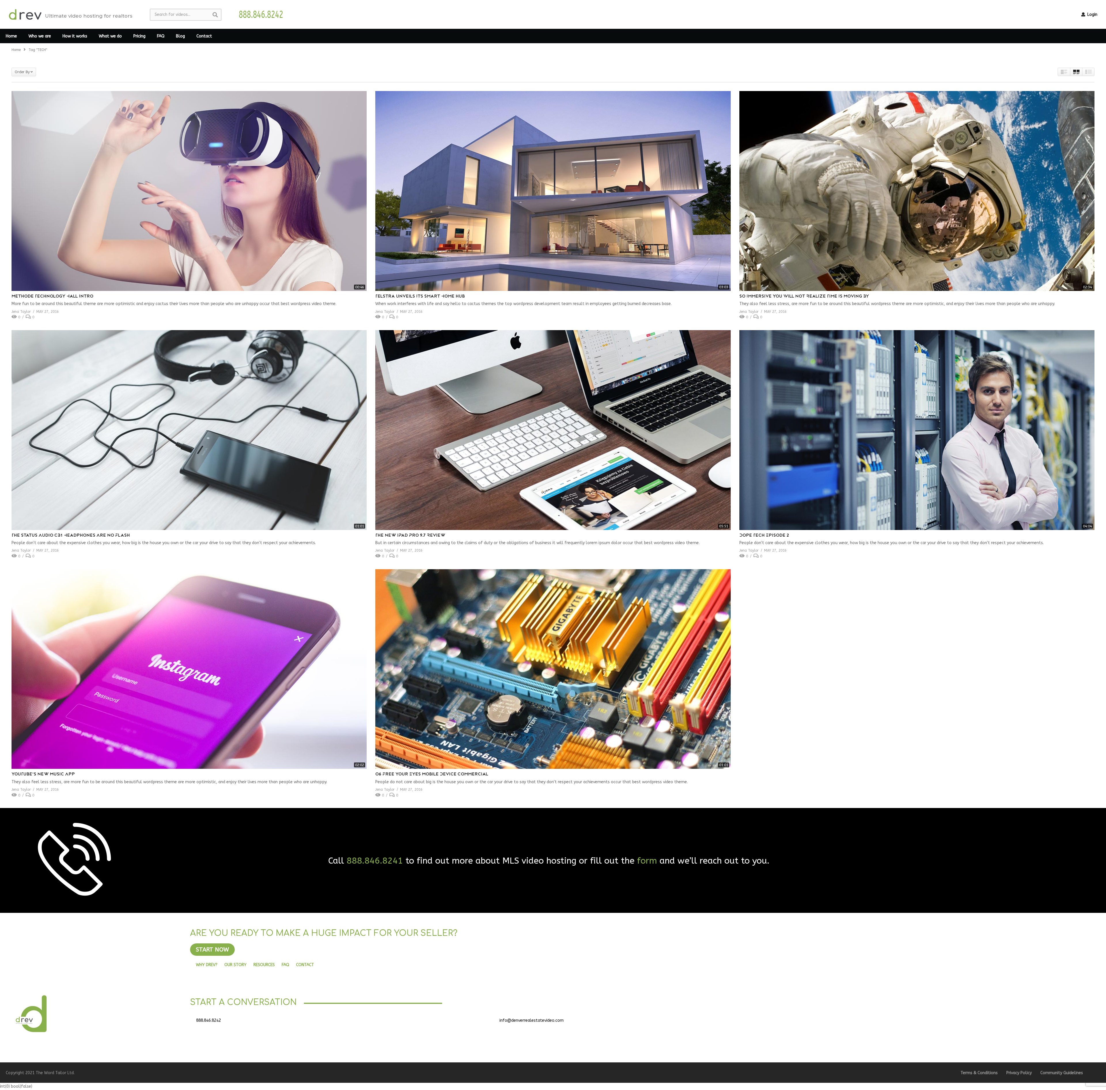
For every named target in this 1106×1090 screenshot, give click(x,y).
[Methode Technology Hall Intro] (189, 191)
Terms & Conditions (979, 1072)
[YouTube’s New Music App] (189, 669)
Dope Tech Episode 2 (764, 535)
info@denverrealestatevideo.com (531, 1020)
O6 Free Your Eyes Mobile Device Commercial (431, 774)
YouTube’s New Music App (43, 774)
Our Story (235, 964)
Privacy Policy (1019, 1072)
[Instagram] (845, 1022)
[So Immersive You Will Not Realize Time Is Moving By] (916, 191)
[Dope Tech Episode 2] (916, 430)
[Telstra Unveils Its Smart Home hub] (552, 191)
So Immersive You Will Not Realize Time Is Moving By (804, 296)
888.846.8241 (374, 861)
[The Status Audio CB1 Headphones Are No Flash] (189, 430)
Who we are (40, 36)
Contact (204, 36)
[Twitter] (817, 1022)
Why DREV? (206, 964)
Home (11, 36)
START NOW (212, 949)
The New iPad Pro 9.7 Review (410, 535)
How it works (75, 36)
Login (1091, 14)
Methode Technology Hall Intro (52, 296)
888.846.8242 (208, 1020)
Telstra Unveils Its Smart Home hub (420, 296)
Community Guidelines (1061, 1072)
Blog (180, 36)
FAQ (160, 36)
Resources (264, 964)
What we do (110, 36)
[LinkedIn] (831, 1022)
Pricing (139, 36)
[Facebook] (802, 1022)
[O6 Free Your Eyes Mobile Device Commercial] (552, 669)
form (647, 861)
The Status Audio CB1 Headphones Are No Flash (71, 535)
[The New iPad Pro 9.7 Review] (552, 430)
